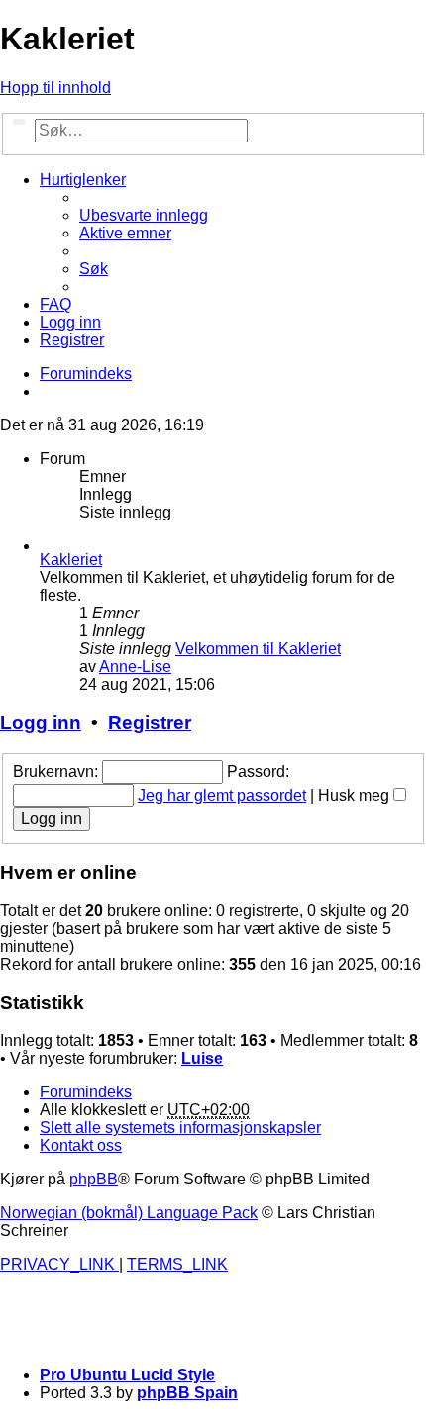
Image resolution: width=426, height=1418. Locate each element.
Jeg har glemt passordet (222, 795)
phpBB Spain (187, 1392)
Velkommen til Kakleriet (258, 648)
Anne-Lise (135, 666)
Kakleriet (71, 559)
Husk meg (355, 795)
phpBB (93, 1179)
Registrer (149, 722)
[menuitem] (143, 215)
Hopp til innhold (55, 87)
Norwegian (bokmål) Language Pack (129, 1212)
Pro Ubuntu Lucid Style (127, 1375)
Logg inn (40, 722)
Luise (202, 1058)
